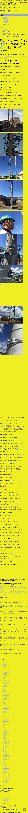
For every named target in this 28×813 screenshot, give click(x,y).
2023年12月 (6, 696)
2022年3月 (6, 711)
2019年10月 (6, 742)
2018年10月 (6, 759)
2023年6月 (6, 701)
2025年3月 (6, 677)
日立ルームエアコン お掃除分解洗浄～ (11, 602)
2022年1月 (6, 714)
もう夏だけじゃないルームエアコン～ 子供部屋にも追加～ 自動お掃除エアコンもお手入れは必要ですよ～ (13, 631)
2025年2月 (6, 678)
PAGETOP (3, 794)
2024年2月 (6, 695)
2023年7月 (6, 700)
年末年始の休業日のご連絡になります (10, 653)
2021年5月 (6, 722)
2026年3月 (6, 664)
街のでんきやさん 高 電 (7, 5)
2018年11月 (6, 758)
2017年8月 (6, 781)
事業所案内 (6, 798)
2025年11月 (6, 670)
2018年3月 (6, 769)
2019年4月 (6, 750)
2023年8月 (6, 698)
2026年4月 (6, 662)
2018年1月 (6, 772)
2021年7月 (6, 721)
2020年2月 (6, 737)
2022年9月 (6, 706)
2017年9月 (6, 779)
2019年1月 (6, 755)
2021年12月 (6, 716)
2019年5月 (6, 748)
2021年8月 (6, 719)
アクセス (5, 801)
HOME (5, 796)
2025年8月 (6, 674)
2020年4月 (6, 734)
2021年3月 (6, 725)
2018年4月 (6, 768)
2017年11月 (6, 776)
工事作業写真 (3, 58)
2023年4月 (6, 703)
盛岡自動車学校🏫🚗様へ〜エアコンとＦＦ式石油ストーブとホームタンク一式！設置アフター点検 (13, 588)
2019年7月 (6, 745)
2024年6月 (6, 690)
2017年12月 (6, 774)
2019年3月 (6, 751)
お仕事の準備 (9, 56)
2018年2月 (6, 771)
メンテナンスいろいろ (20, 56)
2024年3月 (6, 693)
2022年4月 (6, 709)
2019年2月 (6, 753)
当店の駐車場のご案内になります (9, 649)
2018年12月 (6, 756)
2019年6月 (6, 747)
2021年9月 (6, 717)
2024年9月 (6, 685)
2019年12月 (6, 740)
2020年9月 (6, 730)
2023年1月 (6, 704)
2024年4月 (6, 691)
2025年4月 (6, 675)
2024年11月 (6, 682)
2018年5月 (6, 766)
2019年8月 (6, 743)
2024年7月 (6, 688)
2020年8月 (6, 732)
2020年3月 (6, 735)
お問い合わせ (7, 803)
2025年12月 (6, 669)
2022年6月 (6, 708)
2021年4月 (6, 724)
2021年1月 (6, 729)
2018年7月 (6, 763)
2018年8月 (6, 761)
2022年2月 (6, 712)
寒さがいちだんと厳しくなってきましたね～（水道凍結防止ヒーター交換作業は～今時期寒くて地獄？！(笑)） (13, 638)
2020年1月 (6, 738)
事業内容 (5, 800)
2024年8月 (6, 687)
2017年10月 (6, 777)
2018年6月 (6, 764)
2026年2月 (6, 665)
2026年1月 (6, 667)
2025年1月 (6, 680)
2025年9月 (6, 672)
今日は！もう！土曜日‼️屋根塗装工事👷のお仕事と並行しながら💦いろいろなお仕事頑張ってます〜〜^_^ (14, 592)
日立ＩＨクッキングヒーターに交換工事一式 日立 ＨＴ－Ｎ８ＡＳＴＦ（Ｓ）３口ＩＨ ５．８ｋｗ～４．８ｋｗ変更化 (13, 619)
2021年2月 (6, 727)
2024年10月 (6, 683)
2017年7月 (6, 782)
